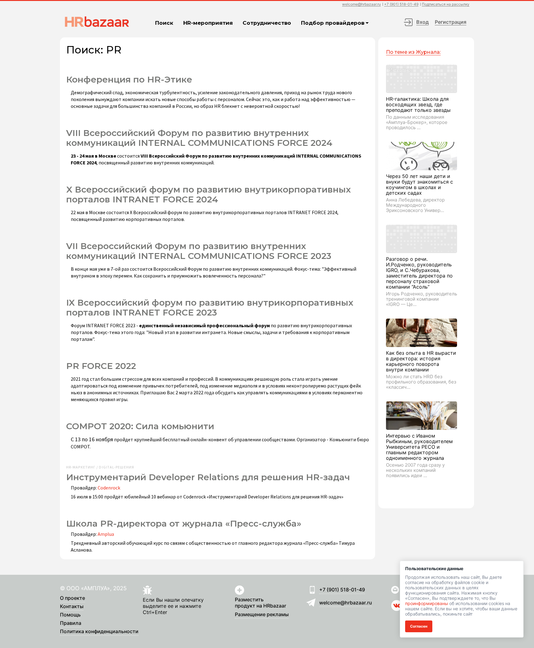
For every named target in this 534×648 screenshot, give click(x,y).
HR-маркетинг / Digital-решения (100, 467)
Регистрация (450, 22)
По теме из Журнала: (413, 52)
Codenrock (109, 488)
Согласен (418, 626)
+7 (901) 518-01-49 (401, 4)
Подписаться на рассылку (445, 4)
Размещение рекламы (262, 614)
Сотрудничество (267, 23)
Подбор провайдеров (332, 23)
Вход (422, 22)
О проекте (72, 598)
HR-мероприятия (208, 23)
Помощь (70, 615)
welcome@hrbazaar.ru (361, 4)
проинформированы (426, 603)
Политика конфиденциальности (99, 631)
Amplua (106, 534)
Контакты (71, 606)
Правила (70, 623)
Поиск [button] (164, 23)
